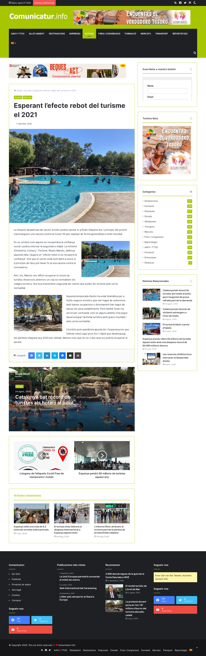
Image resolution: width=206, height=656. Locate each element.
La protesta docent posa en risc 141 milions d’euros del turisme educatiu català (136, 608)
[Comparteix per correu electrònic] (70, 355)
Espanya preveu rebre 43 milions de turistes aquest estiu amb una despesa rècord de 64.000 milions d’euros (167, 342)
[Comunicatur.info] (38, 16)
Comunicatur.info (66, 645)
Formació (130, 33)
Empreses (74, 33)
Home (19, 90)
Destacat (149, 262)
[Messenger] (62, 355)
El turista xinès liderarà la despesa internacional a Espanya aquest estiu (68, 529)
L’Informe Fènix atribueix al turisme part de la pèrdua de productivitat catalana (109, 529)
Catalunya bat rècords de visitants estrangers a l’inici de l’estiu (176, 312)
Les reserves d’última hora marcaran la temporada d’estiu (177, 357)
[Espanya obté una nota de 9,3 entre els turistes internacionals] (31, 513)
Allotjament (36, 33)
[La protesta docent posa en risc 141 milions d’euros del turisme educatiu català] (114, 606)
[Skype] (55, 355)
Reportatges (180, 33)
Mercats (146, 33)
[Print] (78, 355)
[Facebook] (31, 355)
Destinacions (57, 33)
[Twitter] (39, 355)
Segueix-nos (161, 564)
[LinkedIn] (47, 355)
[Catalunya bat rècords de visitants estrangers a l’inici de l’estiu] (151, 314)
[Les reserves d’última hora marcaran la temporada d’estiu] (151, 359)
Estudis (89, 33)
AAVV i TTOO (17, 33)
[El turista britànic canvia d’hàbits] (151, 329)
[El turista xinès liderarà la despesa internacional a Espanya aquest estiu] (71, 513)
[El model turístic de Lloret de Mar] (114, 591)
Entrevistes (150, 257)
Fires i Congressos (109, 33)
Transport (161, 33)
